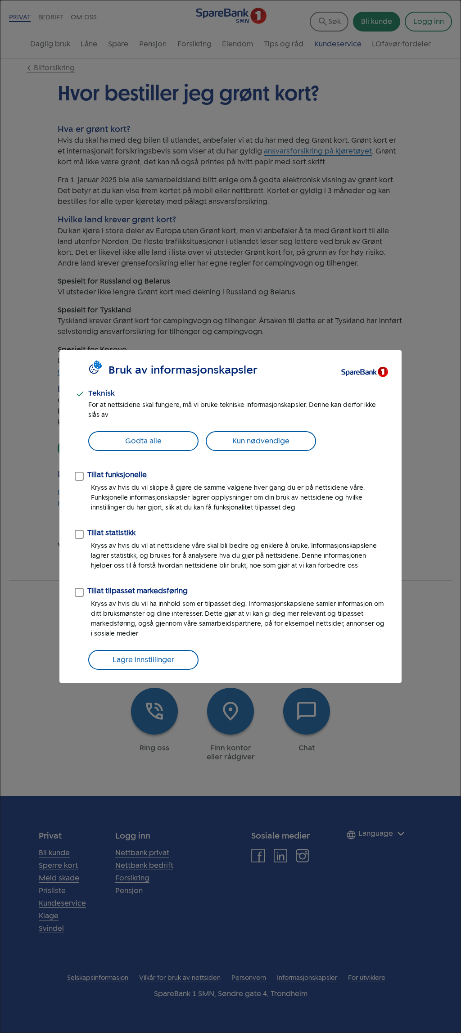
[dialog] (230, 516)
